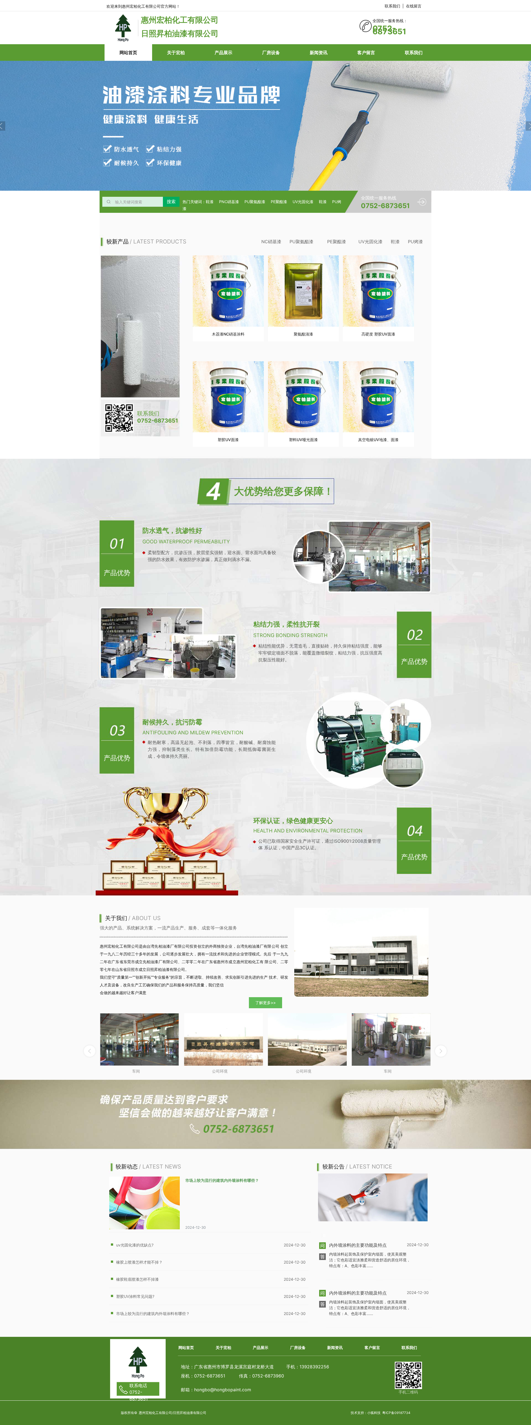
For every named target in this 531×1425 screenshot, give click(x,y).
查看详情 (228, 343)
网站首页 (128, 52)
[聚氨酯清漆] (303, 291)
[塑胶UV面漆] (228, 397)
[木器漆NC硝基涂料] (228, 291)
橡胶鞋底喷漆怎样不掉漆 (137, 1279)
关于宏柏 (176, 52)
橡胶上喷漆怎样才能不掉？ (139, 1262)
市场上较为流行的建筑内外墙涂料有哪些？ (222, 1180)
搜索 (171, 201)
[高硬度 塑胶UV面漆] (378, 291)
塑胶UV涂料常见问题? (135, 1296)
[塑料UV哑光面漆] (303, 397)
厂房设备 (271, 52)
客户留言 (366, 52)
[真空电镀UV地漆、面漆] (378, 397)
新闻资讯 (318, 52)
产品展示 (223, 52)
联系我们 (414, 52)
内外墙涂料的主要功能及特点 (358, 1245)
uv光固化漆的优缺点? (134, 1245)
